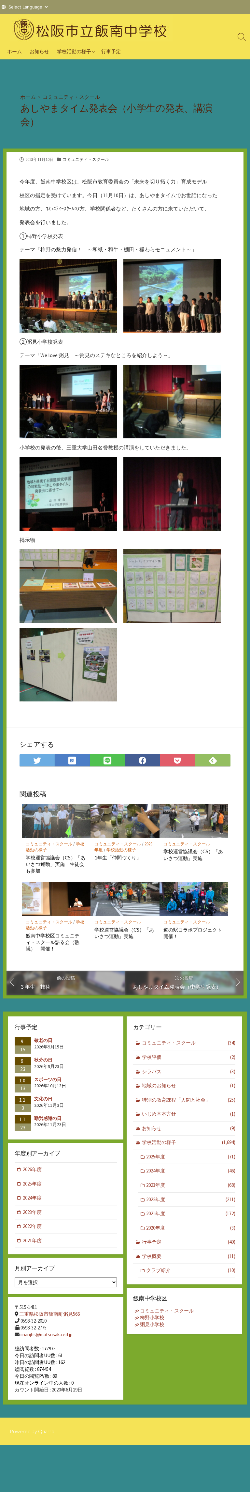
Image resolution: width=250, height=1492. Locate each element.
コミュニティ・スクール (71, 97)
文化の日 (43, 1099)
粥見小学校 (152, 1324)
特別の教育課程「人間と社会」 (188, 1100)
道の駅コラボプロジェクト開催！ (192, 933)
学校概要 (188, 1256)
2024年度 (190, 1171)
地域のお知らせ (188, 1085)
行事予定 (111, 51)
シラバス (188, 1071)
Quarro (46, 1431)
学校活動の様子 (74, 51)
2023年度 (190, 1185)
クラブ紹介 (190, 1270)
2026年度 (32, 1169)
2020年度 (190, 1228)
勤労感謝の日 (48, 1118)
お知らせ (39, 51)
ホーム (14, 51)
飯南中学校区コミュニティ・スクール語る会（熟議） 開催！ (52, 942)
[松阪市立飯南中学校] (91, 28)
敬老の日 (43, 1040)
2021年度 (190, 1213)
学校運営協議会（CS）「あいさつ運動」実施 (193, 854)
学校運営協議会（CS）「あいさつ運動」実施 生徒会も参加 (55, 864)
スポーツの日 (48, 1079)
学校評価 (188, 1057)
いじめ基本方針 (188, 1114)
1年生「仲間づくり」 (117, 857)
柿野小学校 (152, 1317)
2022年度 (190, 1199)
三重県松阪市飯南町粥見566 (49, 1314)
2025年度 (190, 1157)
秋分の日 (43, 1060)
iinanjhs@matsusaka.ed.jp (47, 1334)
